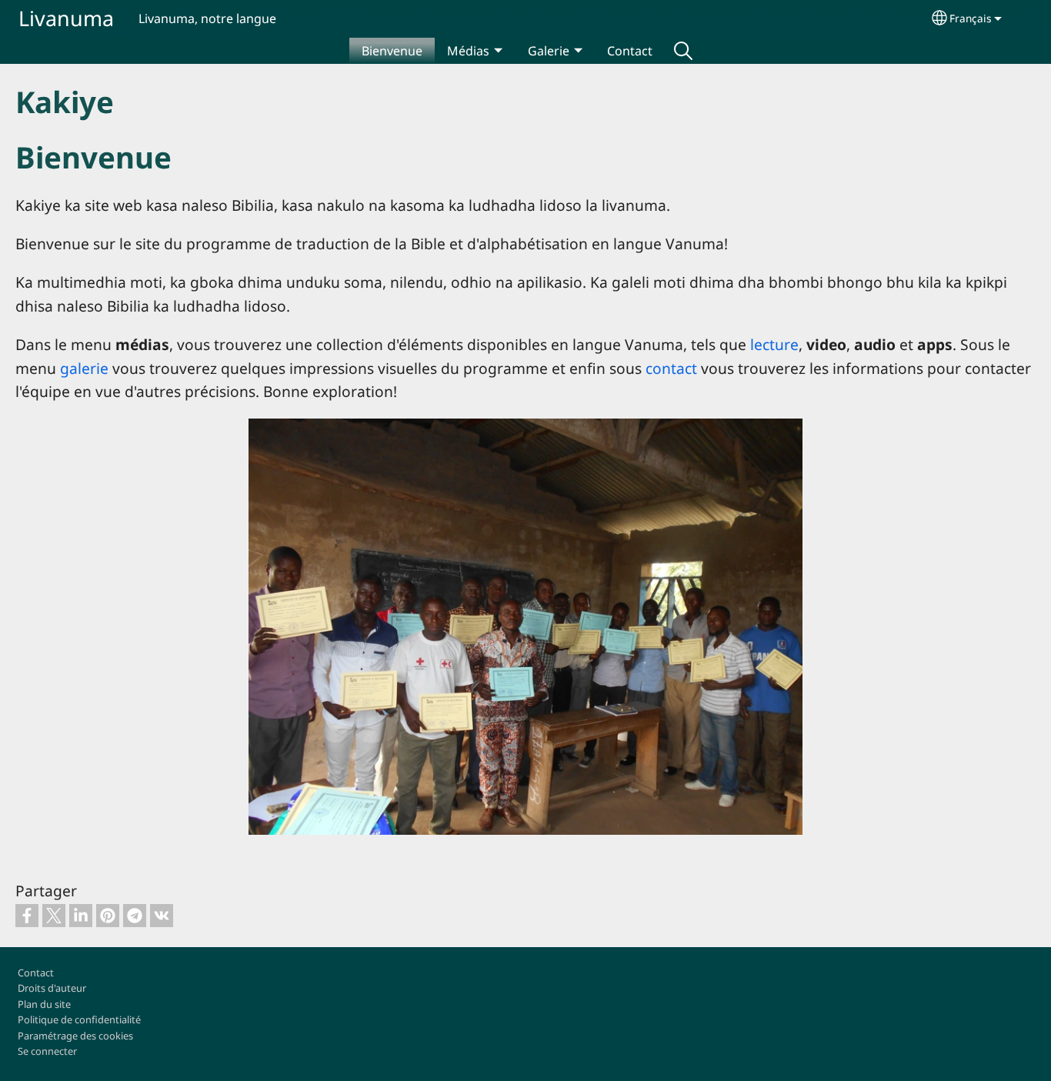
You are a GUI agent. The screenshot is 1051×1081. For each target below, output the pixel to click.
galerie (84, 368)
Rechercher (683, 51)
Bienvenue (392, 50)
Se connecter (47, 1051)
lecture (774, 344)
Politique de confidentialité (79, 1019)
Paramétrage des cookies (75, 1036)
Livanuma (66, 18)
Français (970, 18)
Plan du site (44, 1004)
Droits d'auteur (52, 988)
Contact (629, 50)
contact (671, 368)
